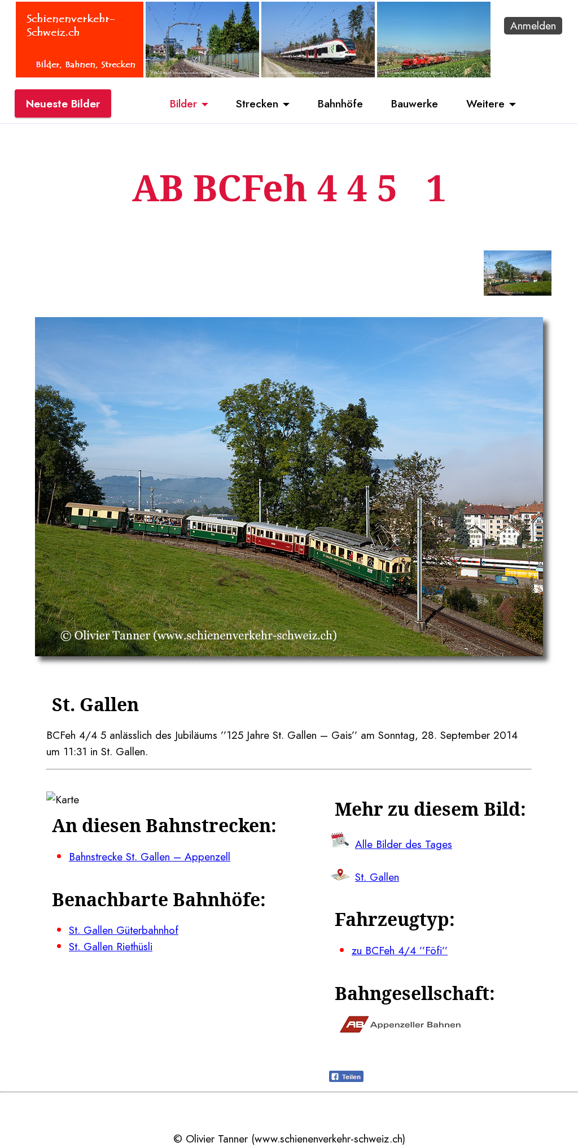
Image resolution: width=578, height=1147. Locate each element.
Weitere (485, 103)
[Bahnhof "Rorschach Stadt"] (202, 73)
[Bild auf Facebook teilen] (346, 1078)
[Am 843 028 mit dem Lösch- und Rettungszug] (434, 73)
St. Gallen (377, 877)
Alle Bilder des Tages (403, 844)
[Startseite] (79, 73)
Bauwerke (414, 103)
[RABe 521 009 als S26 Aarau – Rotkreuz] (318, 73)
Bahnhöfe (340, 103)
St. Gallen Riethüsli (110, 946)
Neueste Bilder (63, 103)
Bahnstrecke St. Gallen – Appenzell (149, 856)
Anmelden (533, 25)
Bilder (183, 103)
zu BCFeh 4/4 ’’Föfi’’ (400, 950)
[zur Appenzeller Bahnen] (400, 1029)
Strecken (257, 103)
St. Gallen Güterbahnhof (123, 930)
